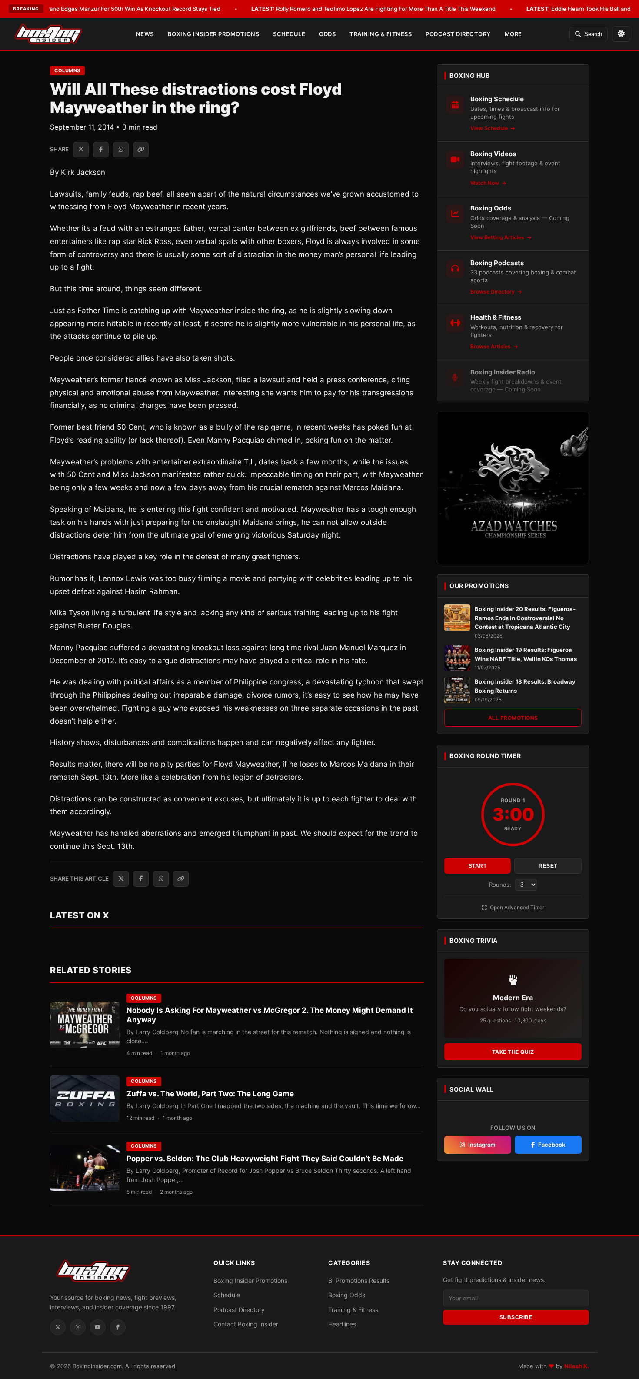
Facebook (551, 1144)
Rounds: (501, 884)
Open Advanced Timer (516, 907)
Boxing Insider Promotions (214, 33)
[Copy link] (141, 149)
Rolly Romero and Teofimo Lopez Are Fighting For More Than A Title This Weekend (373, 8)
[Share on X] (81, 149)
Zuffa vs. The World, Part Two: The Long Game (210, 1093)
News (145, 33)
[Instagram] (78, 1327)
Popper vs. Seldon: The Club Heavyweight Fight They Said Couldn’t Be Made (264, 1158)
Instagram (482, 1144)
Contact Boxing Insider (245, 1324)
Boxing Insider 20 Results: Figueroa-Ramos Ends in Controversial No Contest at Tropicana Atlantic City (525, 618)
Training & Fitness (380, 33)
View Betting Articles (498, 237)
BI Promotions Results (358, 1280)
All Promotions (513, 718)
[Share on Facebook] (101, 149)
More (513, 33)
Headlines (342, 1324)
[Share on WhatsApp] (121, 149)
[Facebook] (118, 1327)
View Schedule (489, 128)
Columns (67, 70)
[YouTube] (98, 1327)
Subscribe (516, 1317)
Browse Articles (491, 346)
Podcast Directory (458, 33)
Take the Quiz (513, 1051)
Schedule (289, 33)
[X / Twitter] (58, 1327)
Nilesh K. (576, 1365)
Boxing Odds (346, 1295)
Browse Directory (493, 291)
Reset (548, 866)
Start (478, 866)
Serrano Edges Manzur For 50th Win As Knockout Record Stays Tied (116, 8)
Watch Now (485, 183)
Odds (327, 33)
